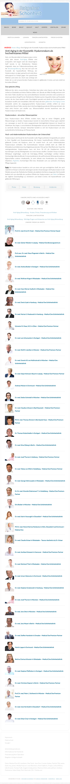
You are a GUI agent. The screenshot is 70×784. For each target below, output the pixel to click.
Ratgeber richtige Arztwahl (13, 757)
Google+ (7, 743)
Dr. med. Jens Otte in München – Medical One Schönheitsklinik (35, 612)
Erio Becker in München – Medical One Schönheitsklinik (33, 504)
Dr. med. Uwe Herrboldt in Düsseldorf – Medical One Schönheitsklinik (38, 707)
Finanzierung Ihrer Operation (14, 754)
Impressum (8, 737)
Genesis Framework (41, 778)
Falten (55, 174)
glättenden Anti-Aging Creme (55, 101)
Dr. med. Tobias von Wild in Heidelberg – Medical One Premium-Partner (38, 469)
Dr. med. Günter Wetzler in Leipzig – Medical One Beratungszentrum (37, 243)
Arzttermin (53, 187)
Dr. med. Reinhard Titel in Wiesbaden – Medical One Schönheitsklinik (38, 564)
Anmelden (59, 778)
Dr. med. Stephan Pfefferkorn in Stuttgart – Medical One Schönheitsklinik (39, 671)
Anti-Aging (23, 59)
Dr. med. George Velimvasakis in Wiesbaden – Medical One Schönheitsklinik (40, 481)
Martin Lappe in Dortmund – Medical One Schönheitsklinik (34, 647)
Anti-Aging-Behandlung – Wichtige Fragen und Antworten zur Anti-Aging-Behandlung (35, 219)
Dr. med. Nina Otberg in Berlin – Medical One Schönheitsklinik (35, 445)
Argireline (16, 161)
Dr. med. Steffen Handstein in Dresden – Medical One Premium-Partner (38, 635)
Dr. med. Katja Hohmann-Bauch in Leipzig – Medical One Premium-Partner (39, 374)
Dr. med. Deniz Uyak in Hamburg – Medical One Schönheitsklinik (36, 302)
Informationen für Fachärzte (14, 752)
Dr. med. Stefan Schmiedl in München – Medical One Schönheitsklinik (38, 397)
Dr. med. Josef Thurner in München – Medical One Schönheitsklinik (37, 600)
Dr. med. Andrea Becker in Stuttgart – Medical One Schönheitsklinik (37, 267)
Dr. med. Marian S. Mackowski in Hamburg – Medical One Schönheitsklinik (39, 314)
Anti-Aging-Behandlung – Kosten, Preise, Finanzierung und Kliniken (35, 212)
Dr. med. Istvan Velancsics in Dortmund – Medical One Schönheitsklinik (38, 576)
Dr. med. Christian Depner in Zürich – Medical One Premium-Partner (37, 683)
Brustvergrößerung (14, 68)
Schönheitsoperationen (12, 749)
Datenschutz (9, 740)
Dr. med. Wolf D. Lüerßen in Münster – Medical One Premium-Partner (38, 350)
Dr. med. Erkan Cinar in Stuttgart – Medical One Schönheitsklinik (36, 719)
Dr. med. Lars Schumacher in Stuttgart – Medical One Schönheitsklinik (38, 338)
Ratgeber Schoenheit (27, 778)
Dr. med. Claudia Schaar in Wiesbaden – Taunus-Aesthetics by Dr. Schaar (39, 540)
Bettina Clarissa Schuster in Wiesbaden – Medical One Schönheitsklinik (38, 659)
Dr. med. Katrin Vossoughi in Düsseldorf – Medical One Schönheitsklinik (39, 516)
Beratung (37, 187)
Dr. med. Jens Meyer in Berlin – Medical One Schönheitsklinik (35, 623)
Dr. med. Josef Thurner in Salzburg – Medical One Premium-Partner (37, 457)
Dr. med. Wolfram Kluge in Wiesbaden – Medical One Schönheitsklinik (38, 278)
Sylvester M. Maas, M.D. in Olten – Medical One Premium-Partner (36, 326)
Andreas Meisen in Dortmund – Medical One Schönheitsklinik (35, 386)
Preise (14, 187)
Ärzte (24, 187)
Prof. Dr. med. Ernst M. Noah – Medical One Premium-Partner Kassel (37, 231)
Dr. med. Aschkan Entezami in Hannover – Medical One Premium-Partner (39, 552)
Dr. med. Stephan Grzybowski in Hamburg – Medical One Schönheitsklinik (39, 588)
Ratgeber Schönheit (23, 10)
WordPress (51, 778)
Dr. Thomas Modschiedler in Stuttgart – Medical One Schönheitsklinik (38, 433)
